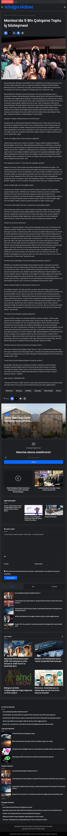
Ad (5, 556)
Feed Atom (43, 826)
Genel (7, 414)
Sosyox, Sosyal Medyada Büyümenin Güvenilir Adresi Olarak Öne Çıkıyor (33, 518)
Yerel (59, 391)
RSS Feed (25, 826)
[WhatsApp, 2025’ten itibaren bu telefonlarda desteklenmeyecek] (6, 759)
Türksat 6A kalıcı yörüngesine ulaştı (23, 733)
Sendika (38, 391)
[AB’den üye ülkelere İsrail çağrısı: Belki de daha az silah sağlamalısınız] (9, 619)
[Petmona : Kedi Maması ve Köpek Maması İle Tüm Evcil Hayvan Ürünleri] (49, 678)
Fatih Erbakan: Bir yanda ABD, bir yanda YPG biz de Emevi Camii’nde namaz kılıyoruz (38, 779)
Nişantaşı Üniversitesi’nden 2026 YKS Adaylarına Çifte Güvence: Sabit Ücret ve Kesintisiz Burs (16, 662)
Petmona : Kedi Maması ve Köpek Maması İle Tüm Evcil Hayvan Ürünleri (47, 690)
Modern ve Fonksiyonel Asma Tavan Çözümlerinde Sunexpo (30, 1)
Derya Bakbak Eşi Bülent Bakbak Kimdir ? (27, 593)
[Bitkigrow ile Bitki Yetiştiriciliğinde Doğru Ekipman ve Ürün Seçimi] (18, 678)
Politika (28, 391)
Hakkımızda (13, 834)
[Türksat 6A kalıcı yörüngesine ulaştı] (6, 736)
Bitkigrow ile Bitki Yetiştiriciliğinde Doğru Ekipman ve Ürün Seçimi (18, 690)
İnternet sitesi (38, 563)
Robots (31, 826)
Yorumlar (54, 586)
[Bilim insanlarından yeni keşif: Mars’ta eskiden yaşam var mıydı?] (6, 743)
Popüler (12, 586)
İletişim (19, 834)
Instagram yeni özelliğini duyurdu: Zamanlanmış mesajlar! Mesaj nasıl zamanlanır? (38, 749)
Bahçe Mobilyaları (51, 517)
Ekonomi (10, 391)
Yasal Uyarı (54, 834)
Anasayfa (7, 15)
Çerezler (33, 834)
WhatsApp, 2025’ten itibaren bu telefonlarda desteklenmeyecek (33, 757)
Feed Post (49, 826)
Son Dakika (49, 391)
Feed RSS (36, 826)
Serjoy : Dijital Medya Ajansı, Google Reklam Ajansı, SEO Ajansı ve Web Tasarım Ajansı (13, 508)
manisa (19, 391)
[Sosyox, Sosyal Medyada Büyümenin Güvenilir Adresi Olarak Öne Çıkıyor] (33, 510)
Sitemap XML (18, 826)
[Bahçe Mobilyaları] (54, 510)
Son (33, 586)
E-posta (6, 563)
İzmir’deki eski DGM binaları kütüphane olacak (18, 421)
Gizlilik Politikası (26, 834)
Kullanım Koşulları (45, 834)
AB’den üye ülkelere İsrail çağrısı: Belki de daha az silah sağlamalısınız (37, 616)
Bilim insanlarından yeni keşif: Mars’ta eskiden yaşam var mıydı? (32, 741)
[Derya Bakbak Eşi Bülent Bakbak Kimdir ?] (9, 595)
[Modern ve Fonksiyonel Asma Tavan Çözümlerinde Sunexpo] (49, 649)
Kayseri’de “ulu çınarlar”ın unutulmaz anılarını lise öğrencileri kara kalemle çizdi (37, 794)
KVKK (38, 834)
